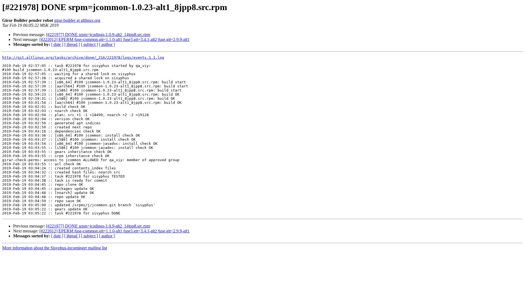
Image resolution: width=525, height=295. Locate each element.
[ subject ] (89, 44)
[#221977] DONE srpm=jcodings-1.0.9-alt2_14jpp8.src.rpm (98, 34)
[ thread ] (72, 44)
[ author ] (107, 44)
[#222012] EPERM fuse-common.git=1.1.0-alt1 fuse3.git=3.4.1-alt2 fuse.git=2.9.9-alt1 (114, 39)
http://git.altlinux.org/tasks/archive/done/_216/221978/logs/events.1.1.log (83, 57)
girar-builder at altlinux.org (77, 20)
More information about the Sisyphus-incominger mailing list (54, 248)
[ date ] (57, 44)
